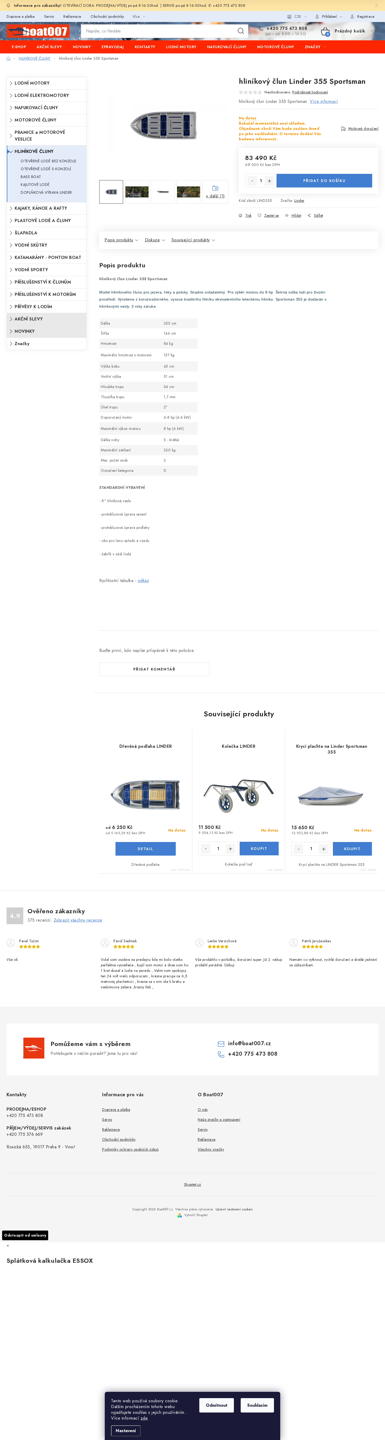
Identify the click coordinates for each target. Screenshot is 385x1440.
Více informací (324, 101)
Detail (146, 849)
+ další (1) (215, 196)
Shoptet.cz (192, 1184)
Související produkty (191, 240)
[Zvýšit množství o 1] (269, 181)
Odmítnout (216, 1405)
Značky (22, 344)
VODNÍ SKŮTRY (31, 245)
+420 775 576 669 (25, 1134)
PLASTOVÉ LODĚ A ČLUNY (43, 221)
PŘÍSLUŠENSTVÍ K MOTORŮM (45, 294)
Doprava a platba (21, 16)
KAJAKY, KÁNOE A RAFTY (41, 208)
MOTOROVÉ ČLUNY (35, 120)
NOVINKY (25, 331)
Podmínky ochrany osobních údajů (130, 1149)
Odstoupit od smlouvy (25, 1235)
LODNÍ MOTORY (32, 83)
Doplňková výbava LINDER (46, 192)
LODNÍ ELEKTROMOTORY (42, 95)
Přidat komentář (154, 669)
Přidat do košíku (324, 180)
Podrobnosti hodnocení (310, 92)
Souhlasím (257, 1405)
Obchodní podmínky (107, 16)
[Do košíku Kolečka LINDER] (259, 848)
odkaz (143, 581)
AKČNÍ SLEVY (29, 319)
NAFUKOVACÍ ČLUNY (36, 108)
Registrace (365, 16)
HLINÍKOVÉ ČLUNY (34, 151)
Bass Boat (31, 176)
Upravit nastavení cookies (234, 1209)
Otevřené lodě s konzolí (46, 168)
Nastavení (126, 1431)
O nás (203, 1109)
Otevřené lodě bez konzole (48, 161)
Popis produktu (118, 240)
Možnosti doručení (363, 128)
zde (144, 1418)
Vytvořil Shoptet (195, 1215)
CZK (297, 16)
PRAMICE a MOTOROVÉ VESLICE (40, 135)
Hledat (241, 31)
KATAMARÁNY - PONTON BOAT (48, 257)
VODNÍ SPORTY (31, 270)
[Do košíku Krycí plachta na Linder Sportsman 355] (352, 849)
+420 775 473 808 (286, 28)
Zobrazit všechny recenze (78, 920)
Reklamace (72, 16)
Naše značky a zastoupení (219, 1119)
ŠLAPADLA (26, 233)
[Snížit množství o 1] (252, 181)
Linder (299, 200)
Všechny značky (211, 1149)
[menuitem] (19, 46)
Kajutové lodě (35, 184)
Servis (49, 16)
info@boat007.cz (249, 1043)
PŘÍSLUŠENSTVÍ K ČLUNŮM (43, 282)
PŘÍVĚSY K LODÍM (33, 307)
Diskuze (152, 240)
